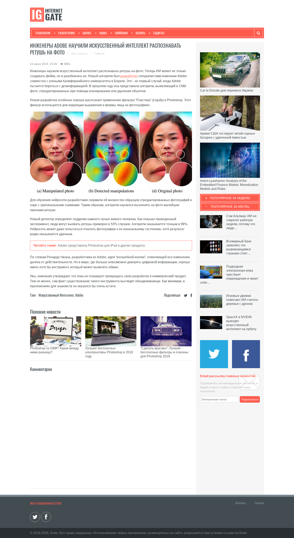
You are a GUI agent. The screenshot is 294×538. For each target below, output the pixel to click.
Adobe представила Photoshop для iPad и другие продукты (101, 245)
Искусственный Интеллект (56, 295)
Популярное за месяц (230, 206)
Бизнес (87, 33)
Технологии (42, 33)
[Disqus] (111, 426)
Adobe (79, 295)
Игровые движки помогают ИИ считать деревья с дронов (242, 299)
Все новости (79, 53)
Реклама (259, 503)
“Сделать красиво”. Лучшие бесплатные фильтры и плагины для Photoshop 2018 (164, 352)
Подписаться (249, 399)
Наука (103, 33)
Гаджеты (158, 33)
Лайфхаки (121, 33)
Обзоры (140, 33)
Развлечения (66, 33)
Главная (99, 53)
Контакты (240, 503)
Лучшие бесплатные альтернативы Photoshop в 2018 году (109, 352)
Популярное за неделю (230, 198)
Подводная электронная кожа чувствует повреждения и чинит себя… (229, 274)
